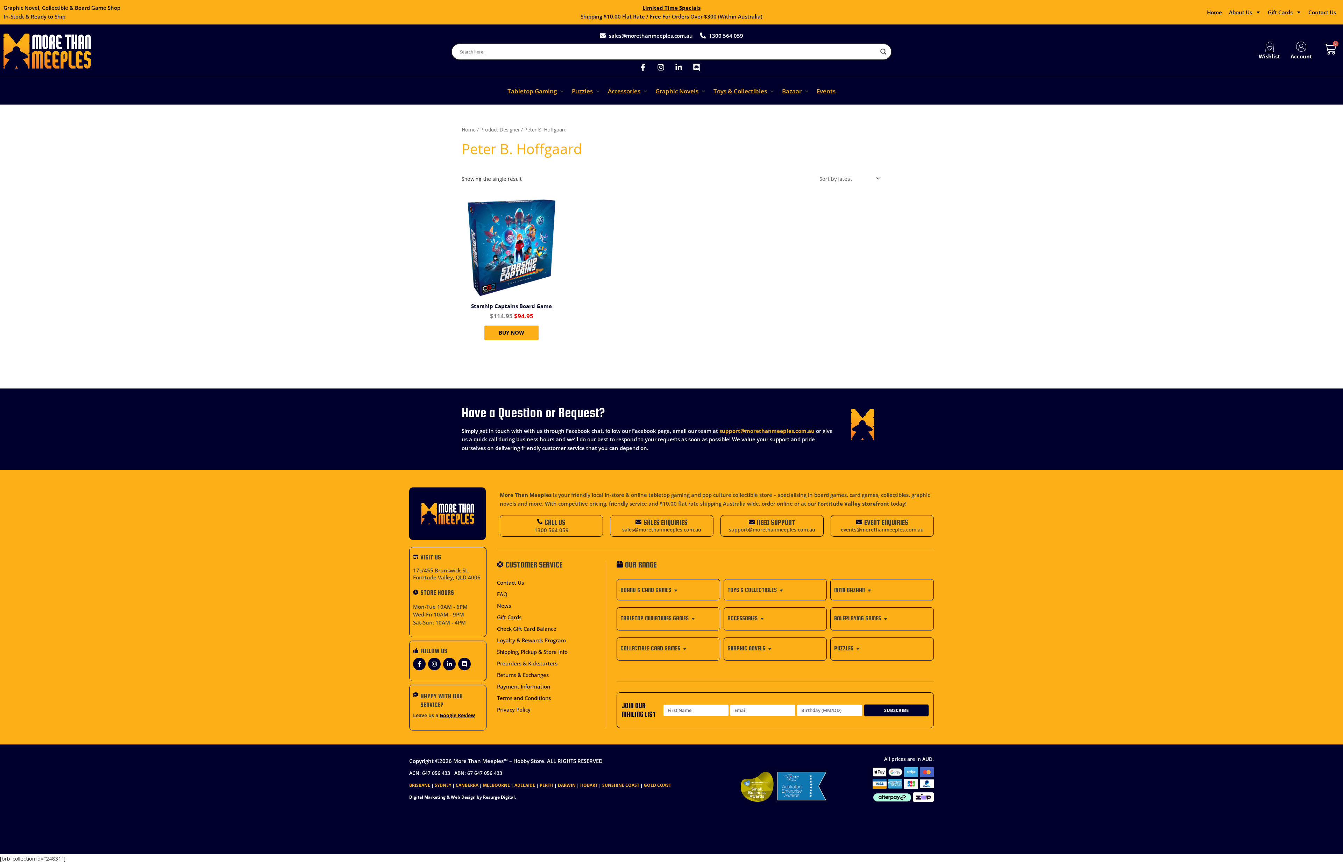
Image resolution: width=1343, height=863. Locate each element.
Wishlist (1269, 56)
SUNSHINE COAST (620, 785)
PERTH (546, 785)
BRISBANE (419, 785)
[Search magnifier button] (883, 52)
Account (1301, 56)
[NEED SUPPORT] (752, 522)
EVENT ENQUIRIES (886, 522)
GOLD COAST (657, 785)
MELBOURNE (496, 785)
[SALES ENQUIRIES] (638, 522)
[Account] (1301, 47)
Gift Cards (1280, 12)
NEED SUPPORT (776, 522)
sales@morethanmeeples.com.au (661, 530)
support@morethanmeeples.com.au (767, 430)
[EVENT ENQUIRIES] (859, 522)
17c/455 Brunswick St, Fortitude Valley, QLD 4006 (447, 574)
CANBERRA (467, 785)
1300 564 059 (551, 530)
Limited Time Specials (671, 7)
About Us (1240, 12)
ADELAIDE (524, 785)
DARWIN (567, 785)
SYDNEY (443, 785)
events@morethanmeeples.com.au (882, 530)
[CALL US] (539, 521)
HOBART (589, 785)
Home (1214, 12)
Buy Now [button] (511, 332)
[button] (536, 91)
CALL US (555, 522)
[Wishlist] (1269, 47)
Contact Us (1322, 12)
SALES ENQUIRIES (666, 522)
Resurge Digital (499, 797)
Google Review (457, 715)
